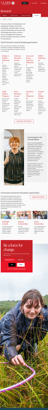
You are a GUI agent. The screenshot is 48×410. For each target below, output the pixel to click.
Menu (35, 3)
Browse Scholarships (38, 197)
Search (44, 3)
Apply (25, 3)
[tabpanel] (16, 266)
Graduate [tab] (20, 259)
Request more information (20, 269)
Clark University (1, 19)
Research (6, 11)
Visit (12, 264)
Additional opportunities (24, 121)
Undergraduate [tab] (9, 259)
